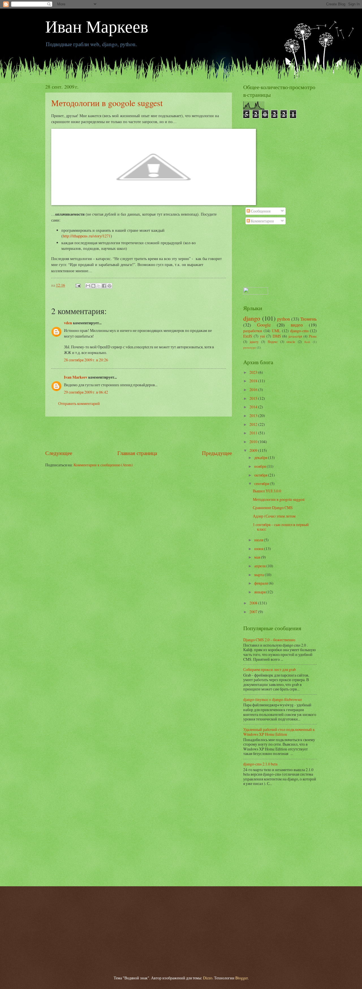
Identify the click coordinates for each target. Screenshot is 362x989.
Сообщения (260, 211)
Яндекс (273, 341)
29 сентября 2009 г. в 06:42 (86, 392)
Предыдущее (217, 452)
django (251, 318)
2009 (253, 450)
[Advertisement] (138, 432)
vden (68, 323)
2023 (253, 372)
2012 (253, 424)
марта (259, 574)
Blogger (241, 978)
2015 (253, 398)
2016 (253, 389)
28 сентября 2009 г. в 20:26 (86, 359)
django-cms (299, 330)
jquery (254, 341)
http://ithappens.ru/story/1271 (87, 236)
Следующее (58, 452)
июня (259, 548)
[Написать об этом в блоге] (93, 286)
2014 (253, 406)
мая (257, 557)
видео (297, 325)
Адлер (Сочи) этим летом (274, 516)
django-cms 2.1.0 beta (260, 764)
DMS (277, 336)
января (260, 592)
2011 (253, 432)
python (283, 319)
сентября (262, 483)
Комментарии (262, 221)
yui (262, 336)
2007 (253, 611)
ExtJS (247, 336)
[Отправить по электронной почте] (88, 286)
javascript (295, 336)
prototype (249, 347)
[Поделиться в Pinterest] (109, 286)
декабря (261, 457)
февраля (261, 583)
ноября (260, 466)
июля (259, 539)
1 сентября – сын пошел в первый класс (281, 527)
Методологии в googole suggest (107, 102)
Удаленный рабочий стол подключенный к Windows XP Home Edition (279, 732)
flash (307, 342)
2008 (253, 603)
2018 (253, 380)
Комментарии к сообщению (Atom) (103, 464)
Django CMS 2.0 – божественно (269, 639)
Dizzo (207, 978)
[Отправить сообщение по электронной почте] (78, 285)
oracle (290, 341)
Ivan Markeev (75, 377)
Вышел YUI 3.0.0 (267, 491)
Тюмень (308, 319)
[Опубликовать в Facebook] (104, 286)
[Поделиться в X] (99, 286)
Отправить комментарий (79, 403)
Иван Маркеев (96, 26)
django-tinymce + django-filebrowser (272, 699)
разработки (252, 330)
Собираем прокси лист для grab (269, 669)
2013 (253, 415)
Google (264, 325)
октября (261, 475)
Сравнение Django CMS (273, 507)
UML (276, 330)
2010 (253, 441)
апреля (260, 565)
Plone (313, 336)
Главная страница (137, 452)
